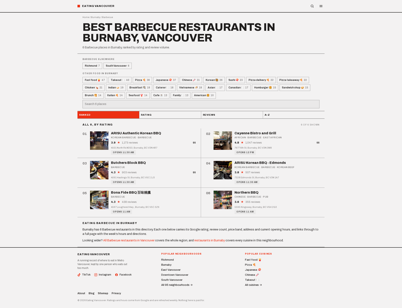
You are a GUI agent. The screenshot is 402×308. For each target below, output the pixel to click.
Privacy (116, 293)
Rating (146, 115)
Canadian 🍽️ (238, 87)
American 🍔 (204, 95)
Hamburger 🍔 (265, 87)
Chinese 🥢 (191, 80)
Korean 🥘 (214, 80)
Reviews (209, 115)
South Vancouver (117, 65)
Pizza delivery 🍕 (261, 80)
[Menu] (321, 6)
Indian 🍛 (116, 87)
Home (85, 17)
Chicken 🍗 (93, 87)
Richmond (92, 65)
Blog (91, 293)
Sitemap (103, 293)
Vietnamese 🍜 (190, 87)
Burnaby (95, 17)
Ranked (84, 115)
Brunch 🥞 (93, 95)
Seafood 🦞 (138, 95)
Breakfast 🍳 (139, 87)
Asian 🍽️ (215, 87)
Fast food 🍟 (95, 80)
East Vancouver (170, 269)
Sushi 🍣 (235, 80)
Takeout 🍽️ (120, 80)
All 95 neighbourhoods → (177, 284)
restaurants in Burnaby (209, 240)
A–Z (267, 115)
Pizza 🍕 (142, 80)
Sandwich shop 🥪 (295, 87)
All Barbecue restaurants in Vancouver (129, 240)
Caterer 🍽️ (164, 87)
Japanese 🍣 (166, 80)
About (81, 293)
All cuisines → (253, 284)
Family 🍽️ (180, 95)
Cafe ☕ (160, 95)
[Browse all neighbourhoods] (312, 6)
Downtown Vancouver (174, 274)
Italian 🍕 (115, 95)
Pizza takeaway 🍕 (293, 80)
